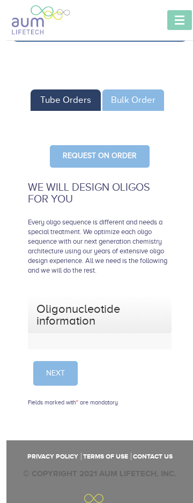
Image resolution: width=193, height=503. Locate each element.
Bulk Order (133, 100)
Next (55, 373)
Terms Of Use (105, 456)
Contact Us (153, 456)
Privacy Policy (52, 456)
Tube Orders (65, 100)
